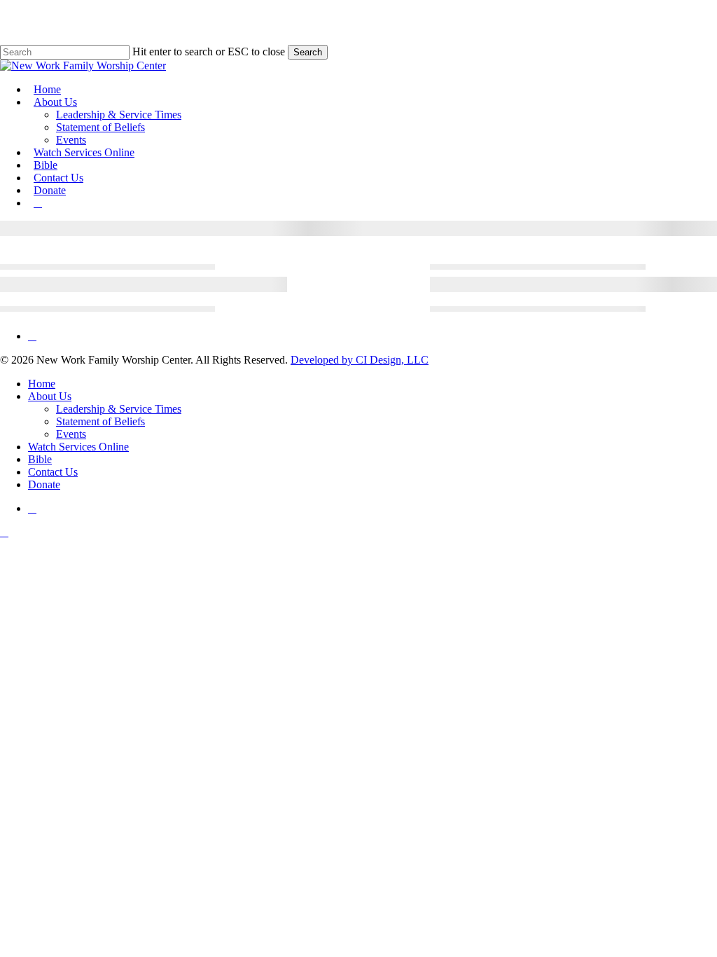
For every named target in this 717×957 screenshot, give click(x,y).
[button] (4, 532)
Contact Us (53, 472)
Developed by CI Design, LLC (360, 360)
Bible (40, 459)
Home (41, 384)
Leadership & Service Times (118, 409)
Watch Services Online (78, 447)
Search (307, 52)
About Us (49, 396)
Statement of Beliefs (100, 421)
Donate (44, 484)
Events (71, 434)
